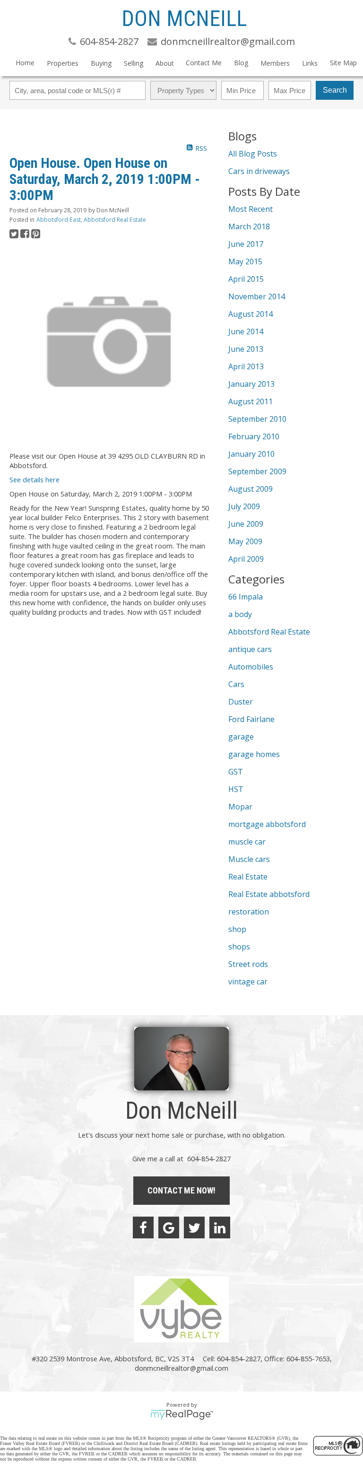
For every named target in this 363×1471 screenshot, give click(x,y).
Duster (240, 701)
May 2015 (245, 261)
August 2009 (250, 489)
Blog (241, 62)
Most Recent (250, 209)
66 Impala (245, 597)
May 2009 (245, 541)
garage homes (254, 754)
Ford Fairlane (251, 719)
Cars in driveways (259, 171)
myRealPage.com (182, 1414)
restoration (248, 911)
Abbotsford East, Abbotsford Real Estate (91, 220)
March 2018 (249, 226)
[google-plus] (168, 1227)
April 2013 (246, 366)
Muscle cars (249, 859)
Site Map (343, 62)
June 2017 (245, 244)
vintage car (248, 981)
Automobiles (250, 667)
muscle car (247, 841)
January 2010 (251, 454)
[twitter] (194, 1227)
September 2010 (257, 419)
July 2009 (244, 506)
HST (235, 789)
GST (235, 771)
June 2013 (245, 349)
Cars (236, 684)
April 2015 (246, 279)
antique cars (250, 649)
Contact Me (204, 62)
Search (335, 90)
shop (237, 929)
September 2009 (257, 471)
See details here (34, 479)
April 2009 (246, 559)
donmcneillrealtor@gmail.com (181, 1368)
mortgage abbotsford (267, 824)
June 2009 (245, 524)
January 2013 (251, 384)
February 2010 (253, 436)
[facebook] (143, 1227)
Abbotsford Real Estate (269, 632)
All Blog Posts (252, 153)
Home (25, 62)
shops (239, 946)
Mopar (240, 806)
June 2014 (245, 331)
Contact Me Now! (181, 1190)
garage (241, 736)
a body (240, 614)
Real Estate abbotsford (269, 894)
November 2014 (256, 296)
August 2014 (250, 314)
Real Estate (248, 876)
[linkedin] (219, 1227)
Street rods (248, 964)
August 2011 (250, 401)
